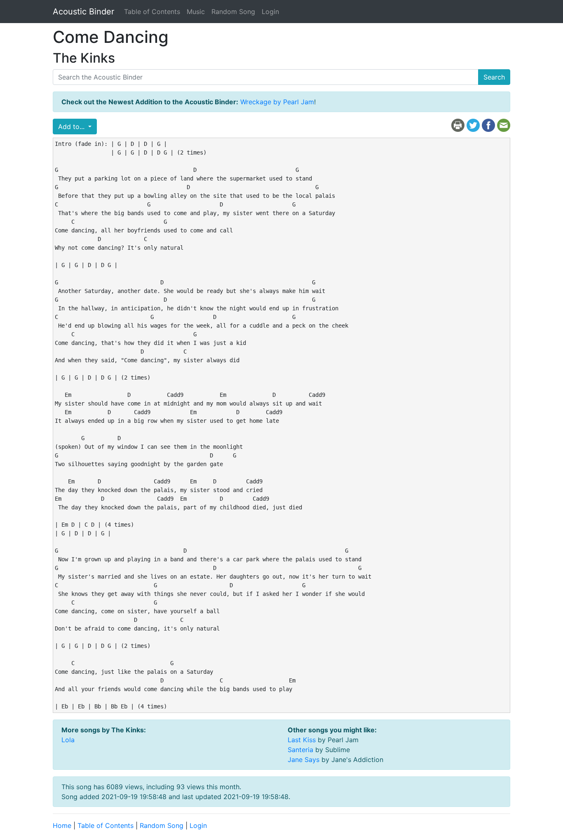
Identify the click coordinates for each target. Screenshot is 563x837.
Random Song (233, 11)
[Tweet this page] (473, 125)
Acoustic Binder (83, 11)
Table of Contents (152, 11)
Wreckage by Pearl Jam (277, 102)
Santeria (300, 750)
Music (196, 11)
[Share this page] (488, 125)
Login (270, 11)
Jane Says (303, 759)
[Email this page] (503, 125)
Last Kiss (302, 740)
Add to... (72, 126)
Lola (68, 740)
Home (62, 825)
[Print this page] (457, 125)
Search (494, 77)
